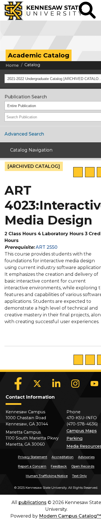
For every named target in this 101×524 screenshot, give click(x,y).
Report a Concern (32, 466)
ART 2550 (47, 247)
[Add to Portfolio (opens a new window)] (78, 172)
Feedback (59, 466)
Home (12, 65)
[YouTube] (94, 384)
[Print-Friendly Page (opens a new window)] (90, 172)
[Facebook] (18, 384)
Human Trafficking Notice (47, 476)
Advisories (86, 457)
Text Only (79, 476)
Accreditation (63, 457)
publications (33, 502)
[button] (87, 10)
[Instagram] (75, 384)
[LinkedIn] (56, 384)
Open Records (82, 466)
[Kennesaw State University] (39, 10)
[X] (37, 384)
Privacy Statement (32, 457)
